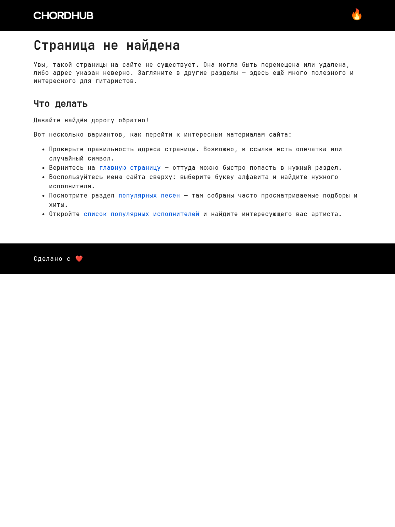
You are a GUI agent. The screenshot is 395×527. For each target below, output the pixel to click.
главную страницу (130, 168)
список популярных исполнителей (141, 214)
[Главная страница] (63, 15)
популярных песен (149, 195)
